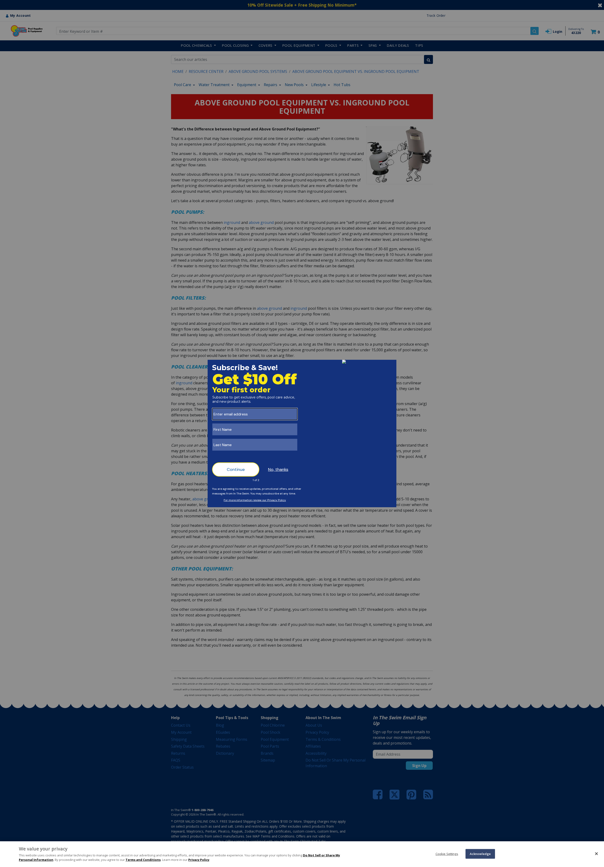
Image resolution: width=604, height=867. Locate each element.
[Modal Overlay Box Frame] (302, 433)
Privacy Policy (198, 860)
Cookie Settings (447, 853)
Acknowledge (480, 853)
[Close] (596, 853)
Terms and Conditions (143, 860)
